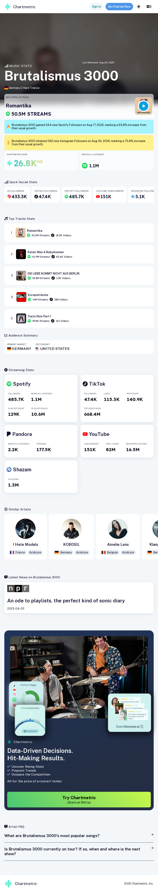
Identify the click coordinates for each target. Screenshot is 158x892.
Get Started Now (119, 6)
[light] (139, 7)
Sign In (96, 6)
